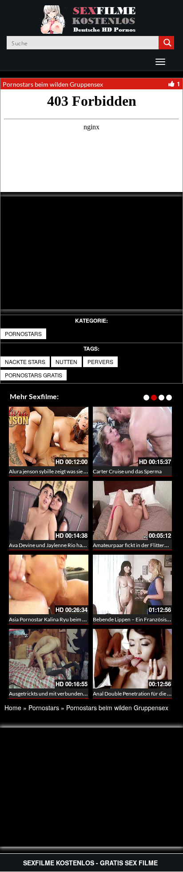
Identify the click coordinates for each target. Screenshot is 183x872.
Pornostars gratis (33, 375)
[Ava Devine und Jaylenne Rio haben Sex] (48, 510)
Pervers (100, 361)
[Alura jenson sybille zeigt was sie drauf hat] (48, 436)
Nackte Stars (25, 361)
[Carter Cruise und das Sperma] (132, 436)
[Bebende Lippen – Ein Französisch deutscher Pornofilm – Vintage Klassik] (132, 584)
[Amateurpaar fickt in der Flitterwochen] (132, 509)
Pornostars (23, 333)
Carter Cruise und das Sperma (127, 471)
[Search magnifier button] (167, 42)
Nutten (66, 361)
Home (12, 707)
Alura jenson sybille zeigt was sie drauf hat (57, 471)
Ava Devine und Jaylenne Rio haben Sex (54, 545)
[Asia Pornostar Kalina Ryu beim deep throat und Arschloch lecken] (48, 584)
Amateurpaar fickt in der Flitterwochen (138, 545)
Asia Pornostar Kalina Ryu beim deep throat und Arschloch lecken (84, 619)
